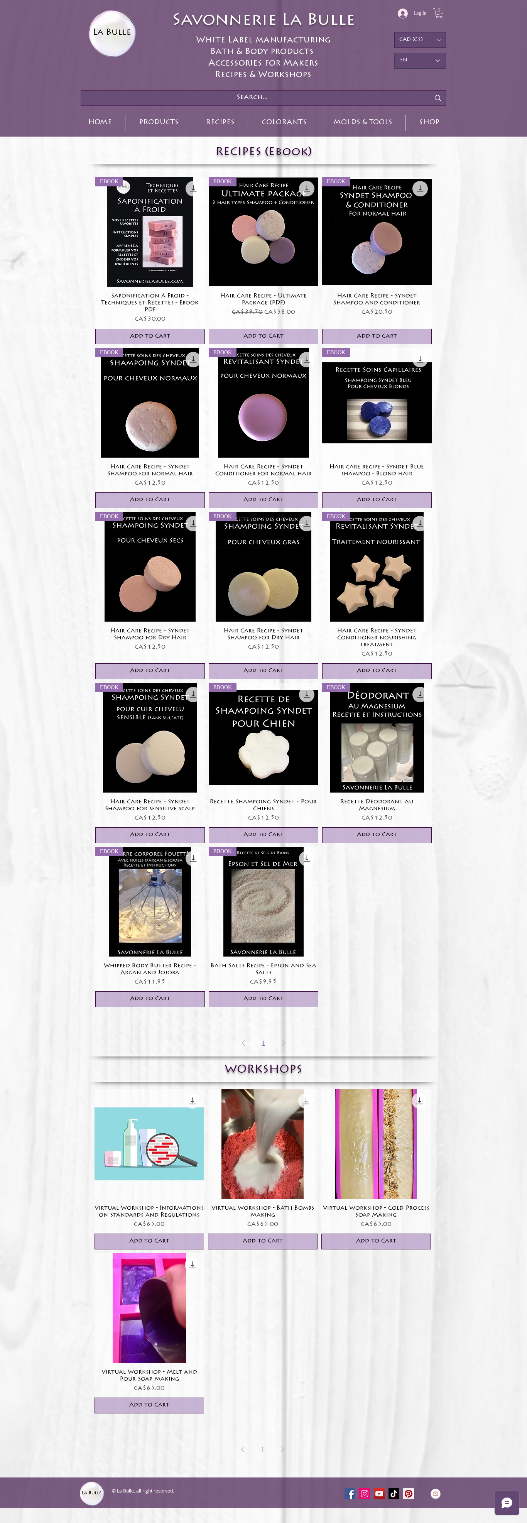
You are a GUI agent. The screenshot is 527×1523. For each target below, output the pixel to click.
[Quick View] (149, 1144)
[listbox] (420, 40)
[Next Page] (283, 1043)
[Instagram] (364, 1493)
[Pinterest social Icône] (408, 1493)
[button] (439, 13)
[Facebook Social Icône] (350, 1493)
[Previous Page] (243, 1043)
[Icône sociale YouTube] (379, 1493)
